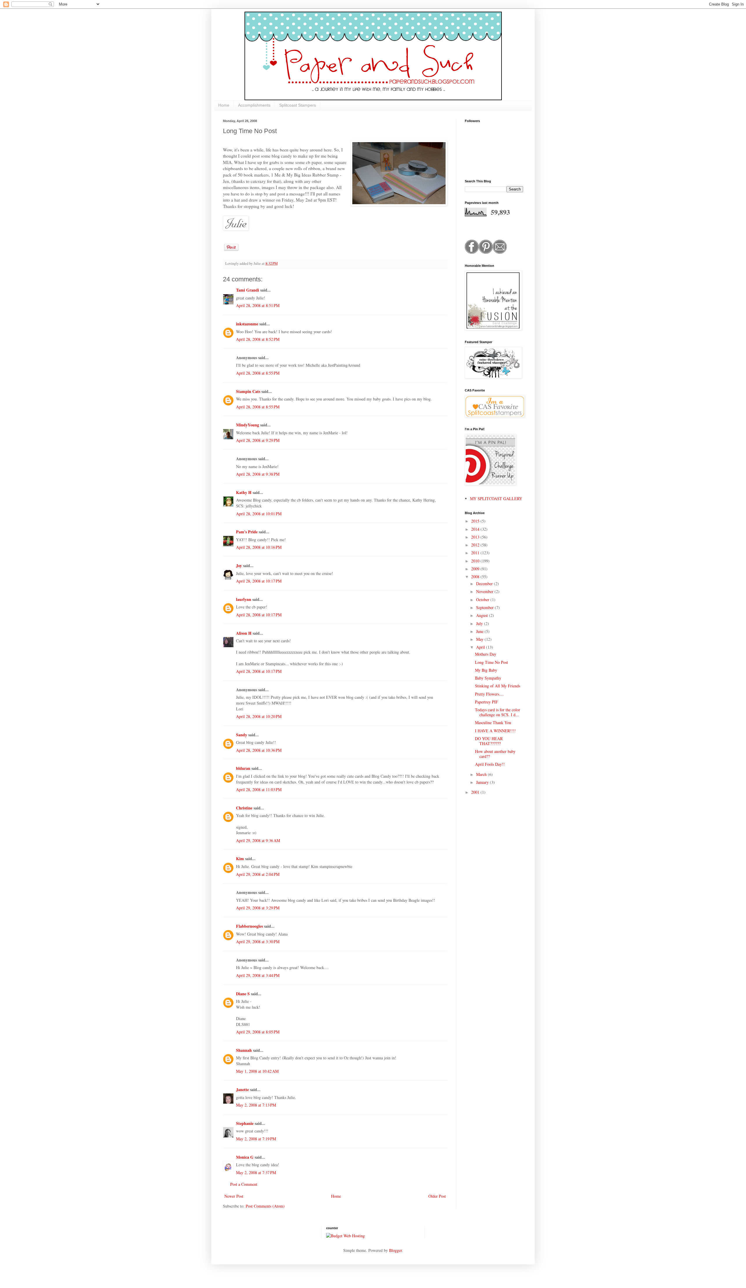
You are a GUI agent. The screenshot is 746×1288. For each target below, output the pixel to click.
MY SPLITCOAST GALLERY (496, 498)
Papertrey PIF (486, 702)
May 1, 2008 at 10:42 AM (257, 1071)
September (485, 607)
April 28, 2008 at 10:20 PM (258, 716)
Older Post (437, 1196)
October (483, 599)
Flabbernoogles (249, 926)
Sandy (241, 735)
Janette (242, 1089)
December (485, 583)
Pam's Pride (247, 532)
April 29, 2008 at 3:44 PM (257, 975)
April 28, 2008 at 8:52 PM (257, 339)
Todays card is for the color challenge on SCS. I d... (497, 712)
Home (223, 105)
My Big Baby (486, 670)
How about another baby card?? (495, 754)
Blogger (395, 1250)
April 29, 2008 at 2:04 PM (257, 874)
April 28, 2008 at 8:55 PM (257, 373)
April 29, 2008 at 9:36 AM (258, 840)
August (482, 615)
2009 (476, 568)
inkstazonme (247, 324)
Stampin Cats (248, 391)
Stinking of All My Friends (497, 686)
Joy (239, 565)
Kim (240, 858)
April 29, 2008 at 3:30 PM (257, 941)
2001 (476, 792)
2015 (476, 521)
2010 (476, 561)
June (480, 631)
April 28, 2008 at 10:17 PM (258, 581)
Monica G (245, 1157)
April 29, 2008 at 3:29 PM (257, 908)
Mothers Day (485, 654)
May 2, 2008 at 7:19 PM (256, 1138)
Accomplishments (254, 105)
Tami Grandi (247, 290)
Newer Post (233, 1196)
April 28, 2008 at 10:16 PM (258, 547)
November (485, 591)
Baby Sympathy (488, 678)
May (480, 639)
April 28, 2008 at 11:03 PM (258, 789)
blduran (243, 768)
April (481, 647)
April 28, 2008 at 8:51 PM (257, 305)
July (480, 623)
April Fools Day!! (490, 764)
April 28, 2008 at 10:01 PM (258, 513)
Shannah (244, 1050)
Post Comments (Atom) (265, 1206)
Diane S (243, 994)
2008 (476, 576)
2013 (476, 537)
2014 (476, 529)
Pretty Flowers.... (489, 694)
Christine (244, 808)
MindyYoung (247, 425)
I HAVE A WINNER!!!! (495, 730)
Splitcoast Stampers (297, 105)
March (482, 774)
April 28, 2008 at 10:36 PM (258, 750)
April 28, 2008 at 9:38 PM (257, 474)
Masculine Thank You (493, 722)
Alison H (243, 633)
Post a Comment (243, 1184)
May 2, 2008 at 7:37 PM (256, 1172)
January (483, 782)
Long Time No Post (491, 662)
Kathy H (243, 492)
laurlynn (243, 599)
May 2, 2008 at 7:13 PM (256, 1105)
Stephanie (245, 1123)
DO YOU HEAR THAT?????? (489, 741)
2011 (476, 552)
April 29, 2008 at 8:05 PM (257, 1032)
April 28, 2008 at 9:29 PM (257, 440)
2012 (476, 545)
